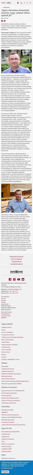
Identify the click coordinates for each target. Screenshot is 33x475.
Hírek (4, 455)
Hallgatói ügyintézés (8, 371)
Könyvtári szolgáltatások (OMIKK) (11, 384)
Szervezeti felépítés (7, 332)
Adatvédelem (5, 342)
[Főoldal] (16, 272)
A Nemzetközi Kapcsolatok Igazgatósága (13, 425)
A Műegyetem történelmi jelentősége (12, 337)
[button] (18, 2)
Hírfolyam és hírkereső (8, 458)
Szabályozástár (6, 347)
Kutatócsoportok (6, 395)
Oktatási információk (8, 369)
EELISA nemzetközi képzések (10, 415)
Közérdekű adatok (6, 312)
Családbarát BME (7, 449)
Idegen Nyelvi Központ (8, 379)
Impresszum (5, 304)
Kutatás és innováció (9, 387)
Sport (3, 441)
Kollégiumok (5, 436)
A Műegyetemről (6, 327)
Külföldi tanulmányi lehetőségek (11, 374)
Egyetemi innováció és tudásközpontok (13, 390)
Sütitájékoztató (5, 314)
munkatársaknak (16, 264)
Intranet (3, 300)
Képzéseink (5, 366)
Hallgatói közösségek (8, 439)
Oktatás (4, 363)
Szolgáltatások (6, 434)
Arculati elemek (6, 316)
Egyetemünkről (7, 324)
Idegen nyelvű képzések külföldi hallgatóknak (15, 381)
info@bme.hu (17, 289)
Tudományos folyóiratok (9, 403)
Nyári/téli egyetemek (8, 420)
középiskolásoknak (16, 257)
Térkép (3, 302)
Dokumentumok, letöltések (9, 344)
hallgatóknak (16, 261)
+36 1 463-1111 (13, 291)
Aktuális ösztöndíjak (7, 410)
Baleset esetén (6, 352)
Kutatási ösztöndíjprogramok (10, 398)
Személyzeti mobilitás (8, 422)
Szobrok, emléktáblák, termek (10, 359)
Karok (3, 330)
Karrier (3, 298)
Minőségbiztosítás (7, 376)
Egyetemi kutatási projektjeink (11, 400)
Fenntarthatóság (6, 446)
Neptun (4, 354)
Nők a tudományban (8, 340)
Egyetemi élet (7, 428)
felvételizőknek (16, 259)
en (27, 2)
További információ (7, 468)
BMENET (4, 317)
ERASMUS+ (5, 412)
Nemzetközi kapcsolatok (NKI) (10, 431)
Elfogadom (5, 471)
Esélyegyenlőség (6, 451)
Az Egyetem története (8, 335)
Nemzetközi (6, 407)
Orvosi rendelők (6, 349)
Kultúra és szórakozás (8, 444)
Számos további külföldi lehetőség (12, 417)
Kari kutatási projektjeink (9, 393)
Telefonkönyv (5, 297)
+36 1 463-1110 (13, 293)
